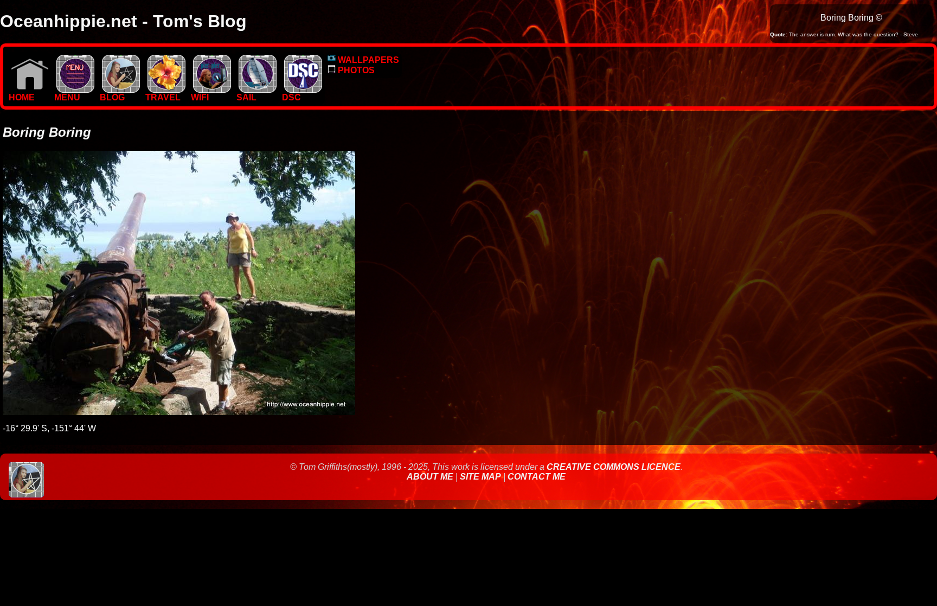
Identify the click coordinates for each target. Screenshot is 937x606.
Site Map (480, 476)
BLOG (112, 97)
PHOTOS (355, 70)
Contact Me (537, 476)
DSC (291, 97)
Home (22, 97)
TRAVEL (163, 97)
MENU (67, 97)
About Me (431, 476)
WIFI (200, 97)
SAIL (246, 97)
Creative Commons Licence (614, 466)
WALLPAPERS (367, 60)
